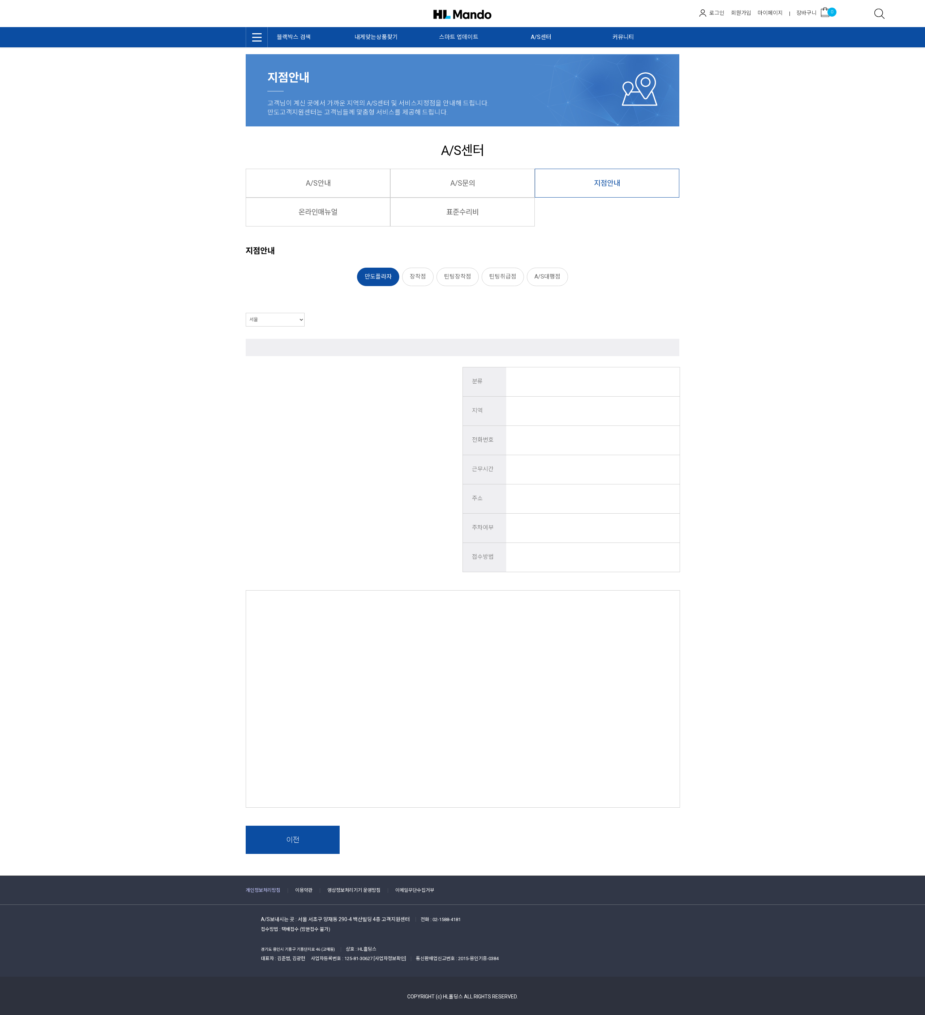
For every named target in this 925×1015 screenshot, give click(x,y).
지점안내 (607, 183)
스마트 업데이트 (458, 37)
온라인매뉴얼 (317, 212)
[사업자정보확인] (390, 958)
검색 (879, 14)
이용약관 (304, 890)
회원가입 (741, 13)
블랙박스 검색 (294, 37)
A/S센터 (541, 37)
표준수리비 (462, 212)
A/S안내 (318, 183)
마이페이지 (770, 13)
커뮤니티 (623, 37)
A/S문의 (462, 183)
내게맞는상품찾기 (376, 37)
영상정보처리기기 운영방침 (353, 890)
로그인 (716, 13)
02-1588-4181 (447, 919)
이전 (292, 839)
